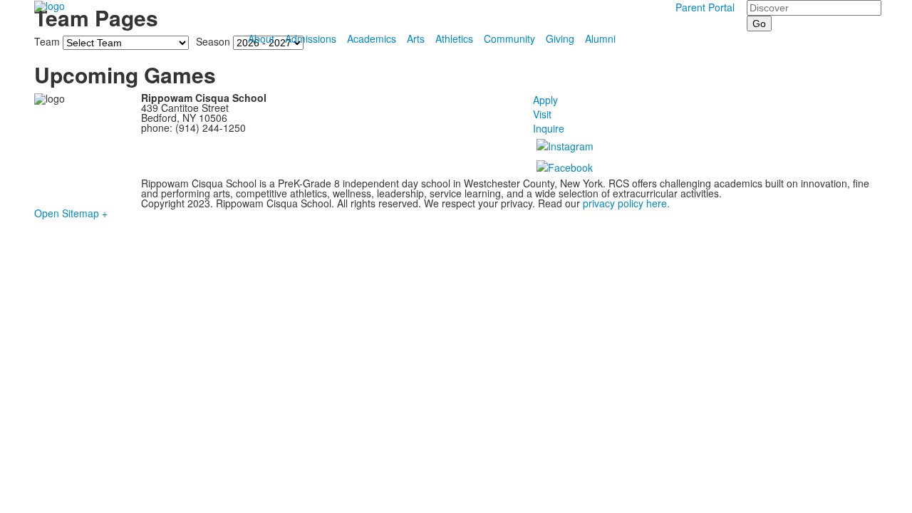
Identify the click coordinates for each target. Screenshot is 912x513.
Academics (371, 38)
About (261, 38)
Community (509, 38)
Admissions (310, 38)
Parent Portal (705, 7)
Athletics (454, 38)
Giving (560, 38)
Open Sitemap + (71, 213)
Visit (542, 114)
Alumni (600, 38)
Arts (416, 38)
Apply (545, 100)
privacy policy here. (625, 203)
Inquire (548, 128)
